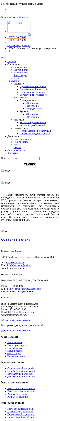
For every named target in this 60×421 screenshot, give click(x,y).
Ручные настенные (17, 394)
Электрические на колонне (21, 391)
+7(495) (16, 37)
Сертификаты (21, 69)
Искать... (5, 158)
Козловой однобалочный (33, 122)
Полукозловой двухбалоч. (20, 417)
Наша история (21, 67)
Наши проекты (21, 72)
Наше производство (17, 345)
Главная (11, 61)
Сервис (17, 147)
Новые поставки (16, 356)
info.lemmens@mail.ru (18, 45)
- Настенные (32, 103)
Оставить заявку (15, 239)
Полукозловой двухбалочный (35, 133)
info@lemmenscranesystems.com (25, 288)
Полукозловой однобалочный (35, 130)
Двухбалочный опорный (32, 92)
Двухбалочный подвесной (33, 94)
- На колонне (32, 106)
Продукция (13, 81)
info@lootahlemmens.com (21, 312)
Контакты (12, 153)
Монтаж (18, 144)
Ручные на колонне (17, 396)
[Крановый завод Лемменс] (16, 320)
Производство (21, 142)
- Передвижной (34, 108)
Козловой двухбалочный (32, 125)
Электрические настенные (21, 388)
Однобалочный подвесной (34, 89)
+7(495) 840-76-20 (15, 262)
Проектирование (22, 139)
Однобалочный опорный (33, 86)
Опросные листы (16, 150)
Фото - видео (20, 75)
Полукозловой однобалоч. (21, 414)
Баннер (17, 78)
